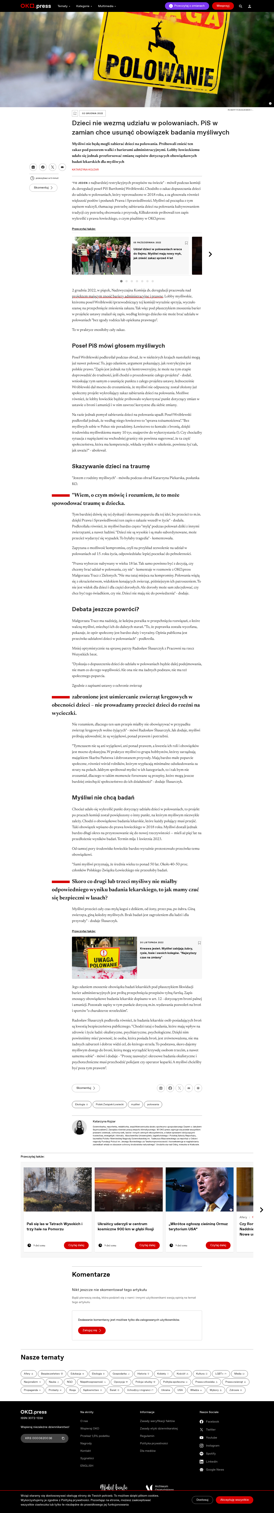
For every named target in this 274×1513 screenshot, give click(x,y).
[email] (189, 1088)
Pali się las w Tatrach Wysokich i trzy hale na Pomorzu (54, 1227)
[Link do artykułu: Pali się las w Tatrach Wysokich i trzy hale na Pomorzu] (58, 1189)
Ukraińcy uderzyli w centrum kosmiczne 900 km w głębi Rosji (126, 1227)
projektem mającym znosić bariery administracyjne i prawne (117, 296)
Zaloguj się (90, 1330)
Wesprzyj (223, 6)
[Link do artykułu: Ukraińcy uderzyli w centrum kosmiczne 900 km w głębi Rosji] (129, 1189)
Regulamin (147, 1436)
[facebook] (170, 1088)
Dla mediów (148, 1451)
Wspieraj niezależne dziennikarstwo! (45, 1427)
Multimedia (105, 6)
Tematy (63, 6)
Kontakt (85, 1451)
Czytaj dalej (76, 1245)
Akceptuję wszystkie (234, 1500)
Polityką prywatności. (75, 1500)
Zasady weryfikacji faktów (157, 1421)
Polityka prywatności (154, 1443)
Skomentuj (41, 188)
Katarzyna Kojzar (104, 1121)
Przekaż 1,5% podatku (95, 1436)
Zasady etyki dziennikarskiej (159, 1429)
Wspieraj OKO (89, 1429)
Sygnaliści (87, 1458)
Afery (243, 1217)
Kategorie (82, 6)
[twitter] (179, 1088)
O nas (84, 1421)
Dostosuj (202, 1500)
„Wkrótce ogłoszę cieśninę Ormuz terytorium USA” (198, 1227)
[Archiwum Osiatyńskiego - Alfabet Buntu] (114, 1488)
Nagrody (86, 1443)
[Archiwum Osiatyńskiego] (160, 1488)
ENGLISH (86, 1466)
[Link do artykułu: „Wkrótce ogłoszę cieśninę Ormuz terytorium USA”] (200, 1189)
